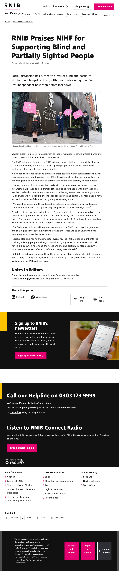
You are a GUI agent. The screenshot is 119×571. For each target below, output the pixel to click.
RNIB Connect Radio (21, 448)
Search (107, 15)
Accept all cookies (71, 551)
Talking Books (52, 497)
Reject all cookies (87, 551)
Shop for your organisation (59, 481)
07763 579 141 (66, 278)
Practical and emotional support (49, 14)
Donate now (103, 6)
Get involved (71, 14)
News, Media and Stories (23, 21)
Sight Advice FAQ (54, 489)
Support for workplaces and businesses (21, 491)
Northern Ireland (91, 481)
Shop (47, 476)
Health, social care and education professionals (19, 499)
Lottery (49, 485)
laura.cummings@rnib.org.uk (27, 278)
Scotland (87, 476)
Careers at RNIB (15, 481)
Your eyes (26, 14)
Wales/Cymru (90, 485)
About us (12, 476)
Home (7, 21)
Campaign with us (89, 14)
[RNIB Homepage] (12, 11)
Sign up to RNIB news (29, 355)
